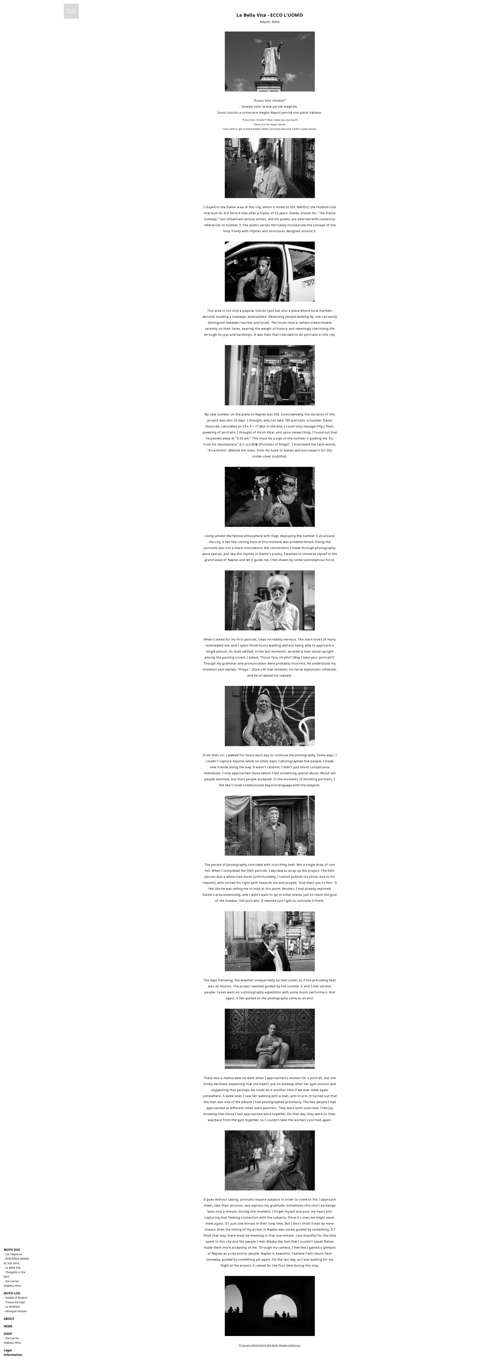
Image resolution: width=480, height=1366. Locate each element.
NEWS (8, 1326)
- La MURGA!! (12, 1306)
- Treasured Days (14, 1302)
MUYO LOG (12, 1293)
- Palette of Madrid (15, 1297)
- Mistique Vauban (15, 1311)
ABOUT (9, 1319)
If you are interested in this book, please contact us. (270, 1345)
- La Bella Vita (12, 1267)
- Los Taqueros (13, 1254)
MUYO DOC (12, 1250)
